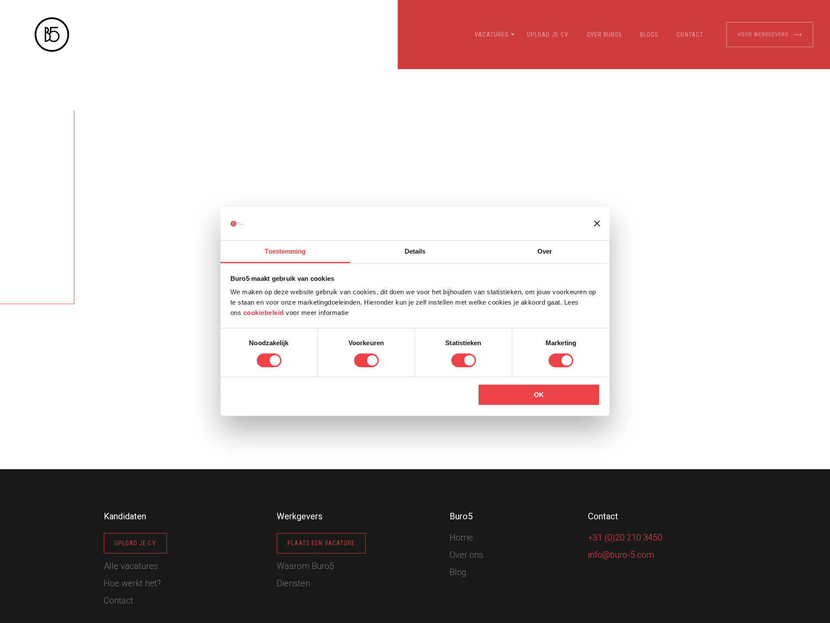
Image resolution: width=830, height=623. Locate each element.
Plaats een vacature (321, 543)
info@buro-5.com (621, 555)
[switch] (366, 360)
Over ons (466, 555)
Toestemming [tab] (285, 251)
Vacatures (492, 34)
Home (461, 537)
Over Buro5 (604, 34)
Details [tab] (415, 251)
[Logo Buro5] (52, 34)
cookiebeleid (263, 313)
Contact (690, 34)
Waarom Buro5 (305, 566)
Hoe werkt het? (132, 583)
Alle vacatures (131, 566)
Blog (458, 572)
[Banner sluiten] (597, 224)
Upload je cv (547, 34)
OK (539, 394)
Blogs (649, 34)
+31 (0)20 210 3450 (625, 537)
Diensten (293, 583)
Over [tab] (544, 251)
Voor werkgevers (762, 34)
